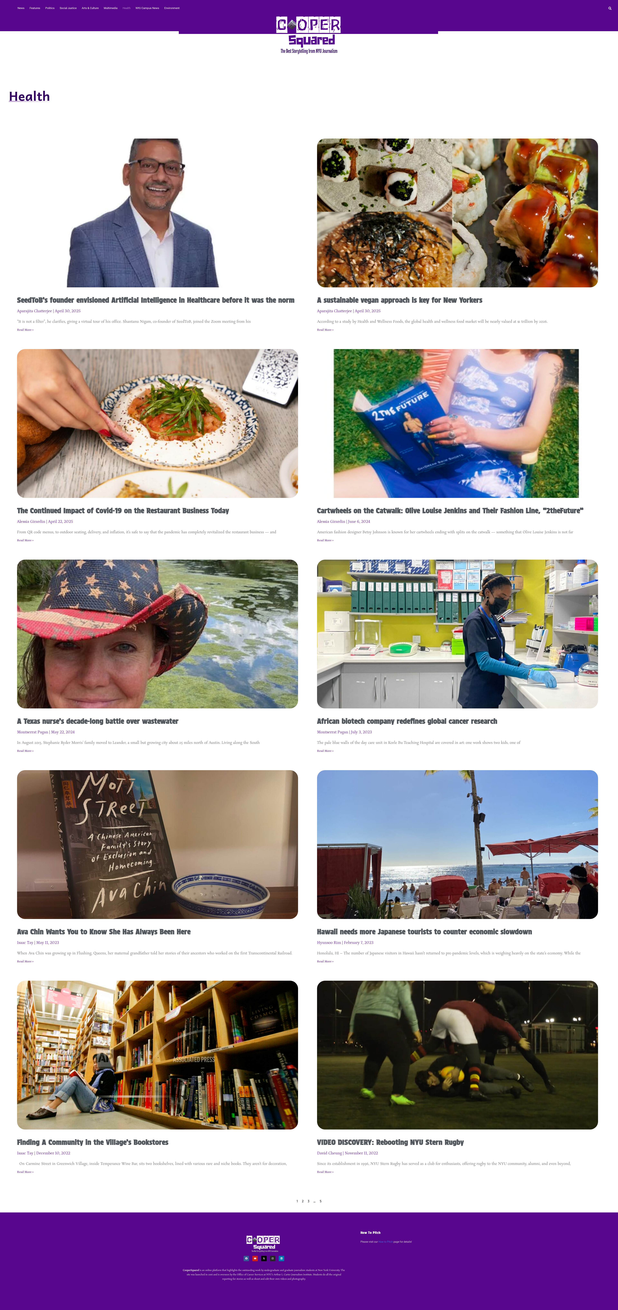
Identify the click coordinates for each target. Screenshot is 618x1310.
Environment (172, 8)
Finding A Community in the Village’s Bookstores (92, 1142)
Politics (50, 8)
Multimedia (110, 8)
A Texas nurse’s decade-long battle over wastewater (97, 721)
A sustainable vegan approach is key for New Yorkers (399, 300)
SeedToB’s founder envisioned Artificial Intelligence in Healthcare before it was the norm (156, 300)
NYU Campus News (147, 8)
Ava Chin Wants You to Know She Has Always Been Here (104, 931)
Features (35, 8)
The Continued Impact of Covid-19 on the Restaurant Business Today (123, 510)
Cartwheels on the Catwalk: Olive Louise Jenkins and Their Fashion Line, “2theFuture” (450, 510)
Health (127, 8)
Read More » (25, 330)
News (21, 8)
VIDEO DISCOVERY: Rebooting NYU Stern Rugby (390, 1142)
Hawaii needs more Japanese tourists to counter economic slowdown (424, 931)
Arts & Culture (90, 8)
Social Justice (68, 8)
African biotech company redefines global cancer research (407, 721)
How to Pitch (385, 1241)
